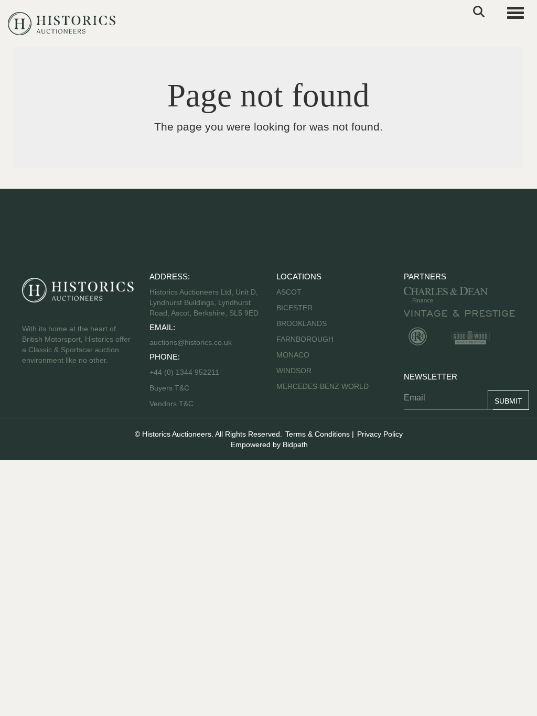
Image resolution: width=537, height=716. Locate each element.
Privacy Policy (380, 434)
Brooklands (301, 323)
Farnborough (305, 339)
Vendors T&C (172, 403)
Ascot (289, 292)
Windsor (294, 370)
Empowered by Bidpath (269, 444)
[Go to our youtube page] (75, 393)
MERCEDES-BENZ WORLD (322, 386)
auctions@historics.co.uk (190, 342)
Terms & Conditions (317, 434)
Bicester (294, 307)
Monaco (292, 355)
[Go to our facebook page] (32, 393)
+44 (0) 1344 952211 (184, 372)
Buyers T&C (169, 388)
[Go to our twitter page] (54, 393)
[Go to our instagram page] (98, 393)
